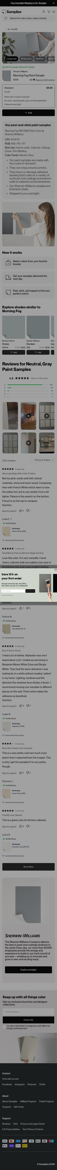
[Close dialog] (56, 570)
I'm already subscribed (7, 595)
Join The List (30, 590)
